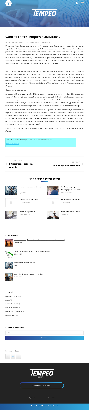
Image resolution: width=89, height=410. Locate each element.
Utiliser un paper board (27, 212)
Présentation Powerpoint (13, 311)
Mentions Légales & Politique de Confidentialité (44, 406)
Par (32, 42)
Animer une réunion (17, 42)
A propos (32, 398)
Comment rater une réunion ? (71, 212)
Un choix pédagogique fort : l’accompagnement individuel (71, 188)
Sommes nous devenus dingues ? (30, 188)
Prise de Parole (10, 315)
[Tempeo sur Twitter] (13, 356)
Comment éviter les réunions (29, 199)
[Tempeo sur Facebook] (7, 356)
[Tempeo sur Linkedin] (18, 356)
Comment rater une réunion (70, 199)
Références (51, 398)
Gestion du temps (11, 307)
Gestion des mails (11, 304)
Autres (7, 300)
